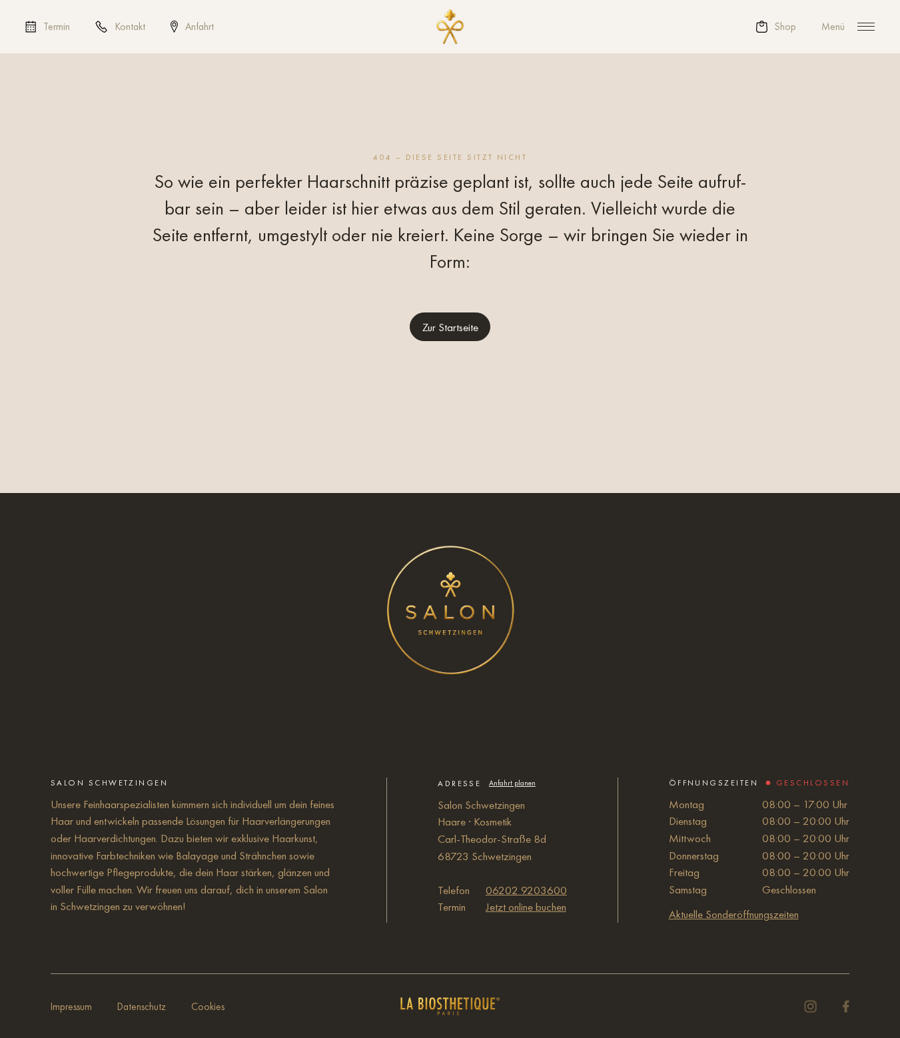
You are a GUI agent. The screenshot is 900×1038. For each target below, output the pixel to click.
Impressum (71, 1006)
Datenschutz (141, 1006)
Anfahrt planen (512, 782)
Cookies (208, 1006)
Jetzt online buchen (526, 906)
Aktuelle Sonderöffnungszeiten (734, 914)
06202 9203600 (526, 890)
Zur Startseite (450, 327)
